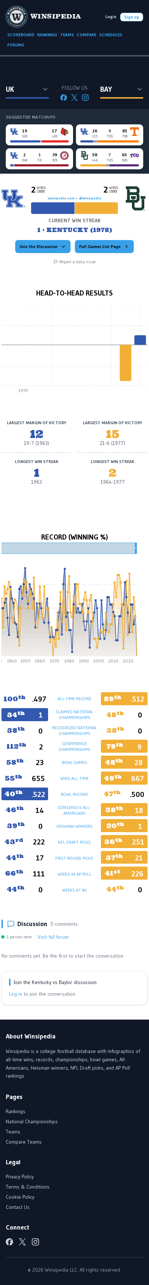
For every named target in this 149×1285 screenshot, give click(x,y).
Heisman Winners (74, 826)
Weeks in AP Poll (74, 874)
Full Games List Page (100, 246)
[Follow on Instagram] (85, 97)
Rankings (15, 1111)
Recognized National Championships (74, 730)
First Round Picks (74, 858)
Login (110, 16)
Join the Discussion (39, 246)
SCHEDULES (110, 34)
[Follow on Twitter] (74, 97)
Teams (13, 1131)
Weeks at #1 (74, 890)
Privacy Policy (20, 1176)
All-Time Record (74, 698)
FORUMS (15, 44)
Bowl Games (74, 762)
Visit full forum (53, 937)
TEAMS (67, 34)
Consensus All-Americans (74, 810)
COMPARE (86, 34)
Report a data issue (77, 261)
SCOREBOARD (20, 34)
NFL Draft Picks (74, 842)
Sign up (131, 17)
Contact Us (18, 1207)
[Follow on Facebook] (63, 97)
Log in (15, 994)
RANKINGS (47, 34)
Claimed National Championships (74, 714)
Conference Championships (74, 746)
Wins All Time (74, 778)
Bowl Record (74, 794)
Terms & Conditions (28, 1186)
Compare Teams (24, 1142)
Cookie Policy (20, 1197)
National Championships (32, 1121)
